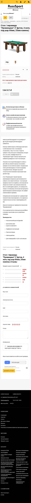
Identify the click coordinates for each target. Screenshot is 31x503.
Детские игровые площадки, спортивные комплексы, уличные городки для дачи (7, 463)
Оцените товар (6, 324)
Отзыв (4, 328)
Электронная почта (8, 300)
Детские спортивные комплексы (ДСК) (21, 459)
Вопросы (3, 423)
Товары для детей (20, 471)
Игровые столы (4, 483)
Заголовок (5, 316)
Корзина (3, 437)
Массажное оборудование (22, 450)
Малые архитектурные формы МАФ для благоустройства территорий (8, 471)
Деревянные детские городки (8, 460)
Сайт (4, 308)
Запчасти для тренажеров (22, 475)
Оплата (2, 419)
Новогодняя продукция (21, 469)
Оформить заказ (5, 441)
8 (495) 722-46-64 (5, 394)
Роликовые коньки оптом (22, 473)
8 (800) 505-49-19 (17, 394)
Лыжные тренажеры (21, 477)
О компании (3, 415)
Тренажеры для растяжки (22, 456)
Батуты (2, 481)
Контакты (3, 425)
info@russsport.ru (5, 400)
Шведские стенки (5, 458)
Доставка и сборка (5, 421)
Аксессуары (19, 479)
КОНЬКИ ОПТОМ (5, 450)
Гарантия (3, 417)
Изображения (6, 342)
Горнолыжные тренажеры (22, 467)
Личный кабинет (5, 439)
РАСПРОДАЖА (4, 452)
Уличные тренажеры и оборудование (6, 475)
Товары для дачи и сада (21, 462)
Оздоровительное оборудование (20, 482)
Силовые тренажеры (21, 452)
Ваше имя (5, 291)
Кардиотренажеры (20, 454)
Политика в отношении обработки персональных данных (14, 427)
